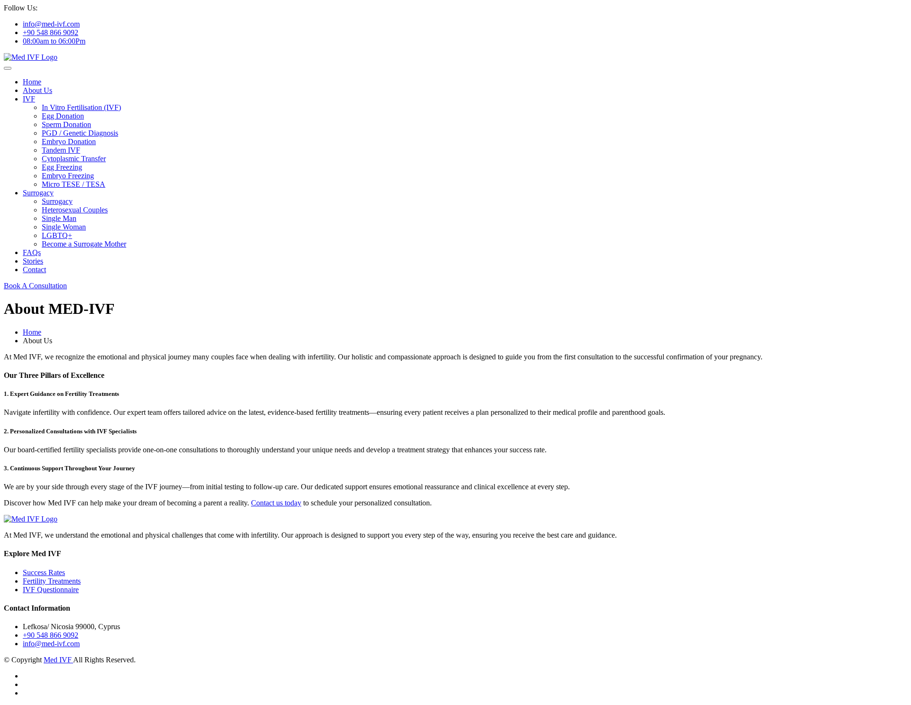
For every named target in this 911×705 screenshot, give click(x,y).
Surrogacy (38, 193)
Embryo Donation (69, 141)
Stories (33, 261)
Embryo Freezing (68, 176)
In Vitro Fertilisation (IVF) (81, 107)
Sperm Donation (66, 124)
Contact (34, 270)
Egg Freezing (62, 167)
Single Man (59, 218)
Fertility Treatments (52, 581)
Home (32, 82)
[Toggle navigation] (7, 68)
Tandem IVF (61, 150)
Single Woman (64, 227)
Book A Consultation (35, 286)
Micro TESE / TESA (73, 184)
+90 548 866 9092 (50, 32)
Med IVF (58, 660)
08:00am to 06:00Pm (54, 41)
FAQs (32, 252)
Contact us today (276, 503)
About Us (37, 90)
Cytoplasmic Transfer (74, 159)
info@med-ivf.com (51, 24)
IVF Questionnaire (51, 590)
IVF (29, 99)
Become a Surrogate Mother (84, 244)
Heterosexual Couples (75, 210)
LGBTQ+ (57, 235)
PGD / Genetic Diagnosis (80, 133)
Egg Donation (63, 116)
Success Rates (44, 572)
